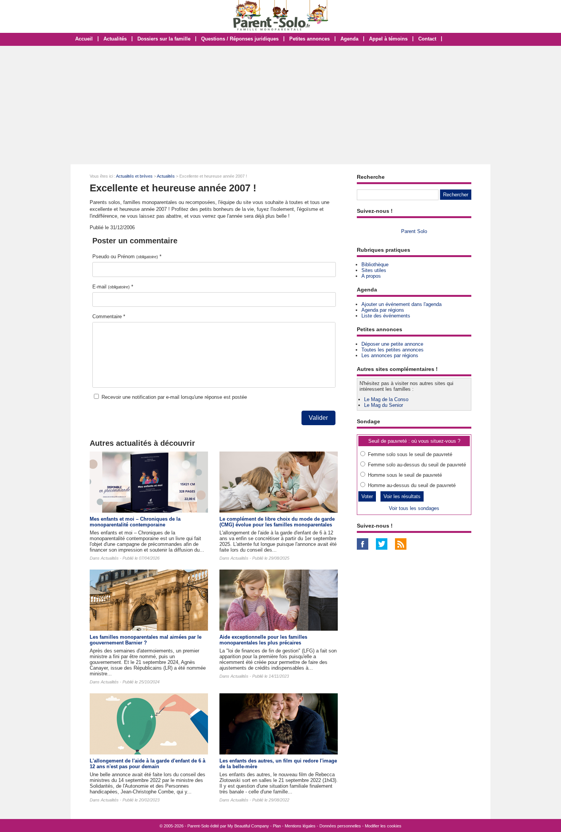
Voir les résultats (402, 496)
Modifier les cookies (383, 826)
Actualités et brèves (134, 176)
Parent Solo (414, 231)
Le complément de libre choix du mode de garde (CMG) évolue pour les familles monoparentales (277, 522)
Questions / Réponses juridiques (240, 39)
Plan (277, 826)
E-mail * (112, 287)
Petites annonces (309, 39)
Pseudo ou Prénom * (126, 256)
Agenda (349, 39)
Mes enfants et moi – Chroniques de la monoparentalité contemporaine (135, 522)
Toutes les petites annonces (392, 350)
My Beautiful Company (248, 826)
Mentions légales (300, 826)
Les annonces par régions (389, 355)
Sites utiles (373, 270)
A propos (371, 276)
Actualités (115, 39)
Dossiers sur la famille (163, 39)
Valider (318, 417)
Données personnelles (340, 826)
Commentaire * (108, 316)
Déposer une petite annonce (392, 344)
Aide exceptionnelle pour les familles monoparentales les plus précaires (263, 640)
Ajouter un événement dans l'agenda (401, 304)
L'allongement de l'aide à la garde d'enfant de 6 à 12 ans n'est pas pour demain (147, 763)
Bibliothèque (375, 264)
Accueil (84, 39)
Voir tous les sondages (414, 508)
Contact (427, 39)
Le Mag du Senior (383, 405)
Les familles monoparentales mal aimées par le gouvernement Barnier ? (146, 640)
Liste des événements (385, 316)
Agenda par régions (382, 310)
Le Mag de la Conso (386, 399)
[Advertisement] (280, 105)
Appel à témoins (388, 39)
